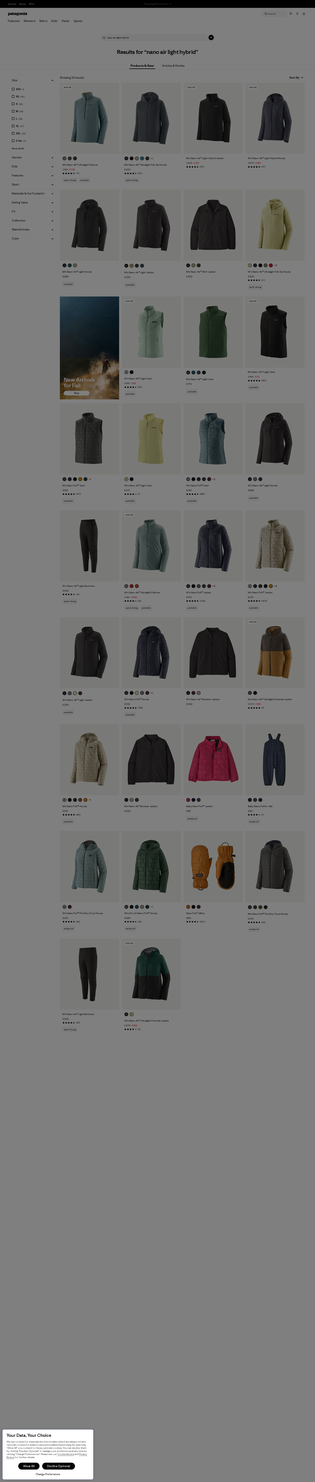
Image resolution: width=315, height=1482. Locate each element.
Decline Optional (58, 1466)
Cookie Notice (65, 1454)
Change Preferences (48, 1474)
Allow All (29, 1466)
